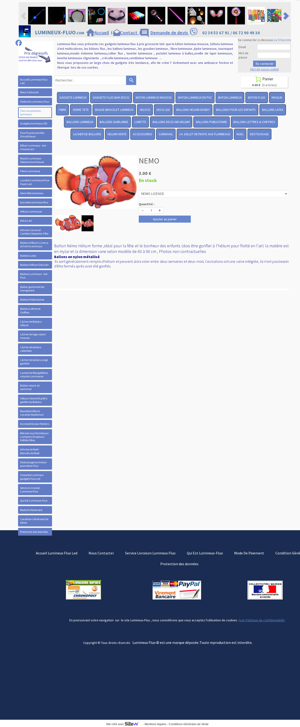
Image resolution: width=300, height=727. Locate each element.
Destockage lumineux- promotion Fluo (33, 464)
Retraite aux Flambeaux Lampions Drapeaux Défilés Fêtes (34, 436)
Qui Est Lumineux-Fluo (33, 500)
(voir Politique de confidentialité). (261, 620)
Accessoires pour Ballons (34, 423)
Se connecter (264, 64)
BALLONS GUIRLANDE (114, 122)
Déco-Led (26, 220)
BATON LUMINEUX (230, 97)
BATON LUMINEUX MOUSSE (154, 97)
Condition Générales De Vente (34, 520)
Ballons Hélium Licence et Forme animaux (34, 244)
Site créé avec (115, 724)
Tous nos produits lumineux (30, 112)
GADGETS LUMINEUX (73, 97)
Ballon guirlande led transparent (32, 288)
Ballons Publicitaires (32, 299)
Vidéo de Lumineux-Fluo (34, 101)
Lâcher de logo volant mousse (33, 336)
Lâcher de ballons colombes (30, 348)
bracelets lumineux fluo (34, 202)
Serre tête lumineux (31, 193)
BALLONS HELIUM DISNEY (193, 110)
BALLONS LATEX (272, 110)
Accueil (101, 32)
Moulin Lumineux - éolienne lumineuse (32, 160)
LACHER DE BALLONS (87, 134)
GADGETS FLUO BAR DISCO (111, 97)
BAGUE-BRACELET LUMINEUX (114, 110)
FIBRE (62, 110)
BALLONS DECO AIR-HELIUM (171, 122)
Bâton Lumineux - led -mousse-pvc (33, 147)
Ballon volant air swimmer (30, 387)
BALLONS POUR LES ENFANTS (236, 110)
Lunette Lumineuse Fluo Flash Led (34, 182)
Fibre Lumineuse (30, 171)
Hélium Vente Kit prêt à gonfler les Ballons (33, 400)
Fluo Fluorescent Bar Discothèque (32, 134)
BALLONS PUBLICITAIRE (211, 122)
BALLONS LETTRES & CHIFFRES (254, 122)
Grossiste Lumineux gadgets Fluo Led (32, 476)
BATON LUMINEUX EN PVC (195, 97)
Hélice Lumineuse (31, 211)
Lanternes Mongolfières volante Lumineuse (34, 374)
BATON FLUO (256, 97)
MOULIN (277, 97)
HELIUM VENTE (117, 134)
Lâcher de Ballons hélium (30, 323)
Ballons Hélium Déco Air (34, 265)
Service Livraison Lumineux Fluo (30, 489)
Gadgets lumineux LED (33, 123)
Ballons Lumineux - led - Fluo (34, 275)
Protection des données (34, 532)
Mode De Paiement (31, 510)
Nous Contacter (29, 92)
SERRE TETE (81, 110)
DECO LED (163, 110)
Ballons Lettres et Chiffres (30, 310)
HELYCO (145, 110)
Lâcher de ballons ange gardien (34, 361)
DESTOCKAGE (259, 134)
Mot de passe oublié (264, 69)
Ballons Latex (28, 255)
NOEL (240, 134)
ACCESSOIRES (142, 134)
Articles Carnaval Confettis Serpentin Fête (34, 231)
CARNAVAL (166, 134)
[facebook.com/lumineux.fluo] (18, 43)
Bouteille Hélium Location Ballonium (32, 412)
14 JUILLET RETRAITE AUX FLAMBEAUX (204, 134)
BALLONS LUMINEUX (80, 122)
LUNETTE (140, 122)
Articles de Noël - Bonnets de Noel (30, 451)
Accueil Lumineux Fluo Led (33, 81)
